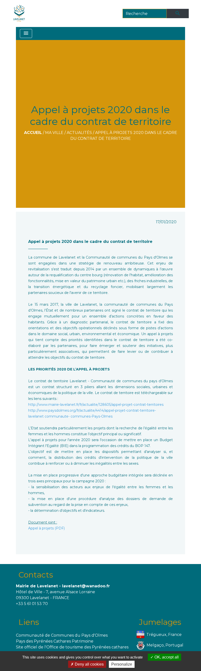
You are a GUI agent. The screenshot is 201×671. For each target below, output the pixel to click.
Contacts (35, 574)
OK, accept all (166, 657)
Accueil (33, 132)
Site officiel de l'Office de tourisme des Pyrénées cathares (72, 647)
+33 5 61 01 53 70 (32, 603)
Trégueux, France (164, 634)
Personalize (121, 664)
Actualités (79, 132)
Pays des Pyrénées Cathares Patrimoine (54, 641)
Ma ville (54, 132)
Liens (28, 622)
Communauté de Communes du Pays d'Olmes (62, 635)
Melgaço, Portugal (165, 645)
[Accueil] (19, 13)
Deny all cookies (89, 664)
